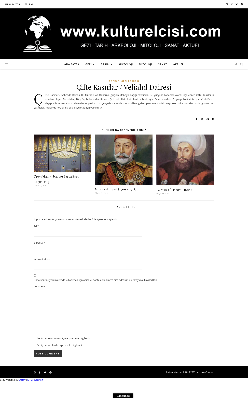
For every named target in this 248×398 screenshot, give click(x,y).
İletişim (28, 4)
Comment (39, 286)
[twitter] (237, 4)
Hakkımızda (12, 4)
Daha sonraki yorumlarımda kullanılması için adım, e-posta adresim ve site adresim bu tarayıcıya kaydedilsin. (95, 280)
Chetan (21, 379)
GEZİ (88, 64)
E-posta (39, 242)
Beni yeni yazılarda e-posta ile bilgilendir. (60, 345)
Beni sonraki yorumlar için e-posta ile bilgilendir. (64, 338)
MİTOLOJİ (145, 64)
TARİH (105, 64)
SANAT (162, 64)
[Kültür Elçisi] (124, 33)
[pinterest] (242, 4)
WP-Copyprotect (35, 379)
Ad (36, 226)
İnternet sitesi (42, 259)
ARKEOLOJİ (125, 64)
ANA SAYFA (71, 64)
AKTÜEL (178, 64)
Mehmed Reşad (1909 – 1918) (115, 189)
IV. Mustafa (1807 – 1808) (174, 190)
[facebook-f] (232, 4)
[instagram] (227, 4)
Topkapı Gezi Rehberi (124, 81)
